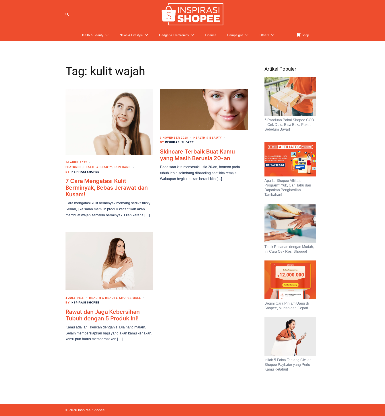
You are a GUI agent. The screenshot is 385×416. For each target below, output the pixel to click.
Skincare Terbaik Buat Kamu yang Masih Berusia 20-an (197, 155)
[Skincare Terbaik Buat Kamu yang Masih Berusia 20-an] (204, 109)
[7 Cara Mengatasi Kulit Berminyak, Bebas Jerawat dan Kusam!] (109, 121)
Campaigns (235, 35)
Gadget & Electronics (174, 35)
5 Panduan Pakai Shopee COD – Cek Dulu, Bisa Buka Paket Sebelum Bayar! (289, 124)
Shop (305, 35)
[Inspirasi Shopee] (192, 14)
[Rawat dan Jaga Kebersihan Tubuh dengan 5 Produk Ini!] (109, 260)
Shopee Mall (130, 297)
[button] (67, 14)
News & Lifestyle (131, 35)
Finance (210, 35)
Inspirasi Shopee (85, 171)
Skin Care (122, 167)
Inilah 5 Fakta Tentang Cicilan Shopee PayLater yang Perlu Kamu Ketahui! (287, 364)
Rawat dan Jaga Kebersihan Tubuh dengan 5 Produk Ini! (103, 315)
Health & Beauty (92, 35)
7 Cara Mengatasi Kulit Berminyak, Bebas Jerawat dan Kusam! (107, 188)
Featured (74, 167)
